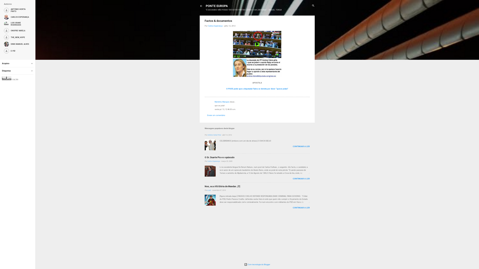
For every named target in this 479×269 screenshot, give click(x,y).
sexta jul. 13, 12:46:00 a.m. (225, 109)
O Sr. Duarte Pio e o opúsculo (220, 157)
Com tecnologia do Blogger (258, 264)
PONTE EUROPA (217, 6)
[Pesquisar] (313, 6)
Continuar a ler (301, 146)
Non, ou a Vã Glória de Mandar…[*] (222, 186)
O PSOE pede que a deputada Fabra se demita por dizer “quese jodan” (257, 89)
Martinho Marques (222, 102)
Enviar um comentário (216, 115)
